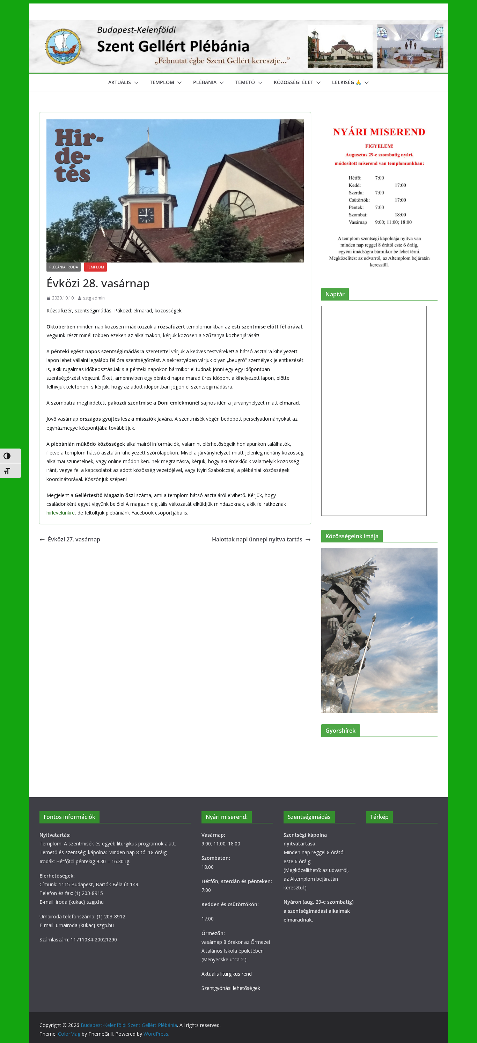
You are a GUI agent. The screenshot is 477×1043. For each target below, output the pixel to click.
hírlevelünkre (60, 512)
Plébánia (205, 82)
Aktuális (119, 82)
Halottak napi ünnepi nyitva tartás (257, 539)
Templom (162, 82)
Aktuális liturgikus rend (226, 973)
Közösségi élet (293, 82)
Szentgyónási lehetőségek (230, 988)
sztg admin (94, 298)
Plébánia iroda (63, 267)
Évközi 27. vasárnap (74, 539)
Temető (245, 82)
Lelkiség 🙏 (346, 82)
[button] (135, 82)
